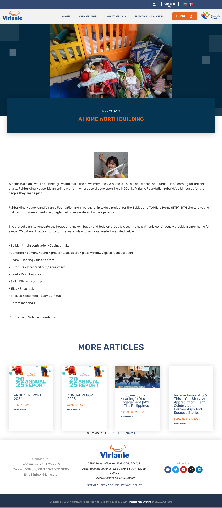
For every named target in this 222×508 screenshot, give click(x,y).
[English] (185, 4)
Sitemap (92, 485)
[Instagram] (191, 469)
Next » (130, 433)
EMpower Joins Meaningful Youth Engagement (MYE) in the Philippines (136, 400)
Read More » (20, 409)
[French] (190, 4)
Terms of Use (110, 485)
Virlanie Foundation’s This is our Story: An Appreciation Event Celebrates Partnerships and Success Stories (191, 404)
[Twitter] (175, 469)
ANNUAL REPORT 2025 (81, 397)
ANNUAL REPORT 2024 (27, 397)
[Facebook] (167, 469)
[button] (154, 4)
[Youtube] (183, 469)
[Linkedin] (199, 469)
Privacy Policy (131, 485)
